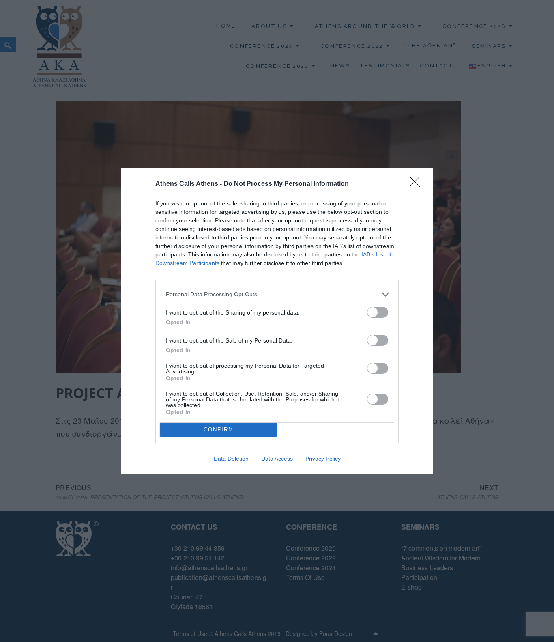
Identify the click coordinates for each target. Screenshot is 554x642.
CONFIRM (219, 430)
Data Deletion (231, 458)
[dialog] (277, 321)
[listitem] (277, 294)
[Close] (417, 184)
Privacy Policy (323, 458)
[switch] (377, 312)
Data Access (277, 458)
